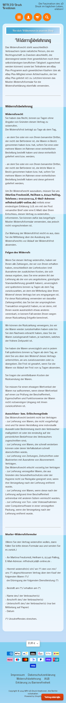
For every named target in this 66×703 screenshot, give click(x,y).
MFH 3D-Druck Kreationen (12, 6)
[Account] (28, 17)
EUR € (31, 643)
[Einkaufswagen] (38, 17)
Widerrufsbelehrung (28, 678)
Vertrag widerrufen (52, 697)
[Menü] (19, 17)
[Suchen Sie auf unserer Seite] (47, 17)
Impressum (18, 675)
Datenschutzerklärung (41, 675)
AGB (47, 678)
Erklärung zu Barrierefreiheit (33, 682)
